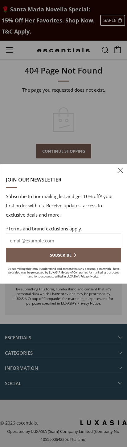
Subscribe (61, 255)
